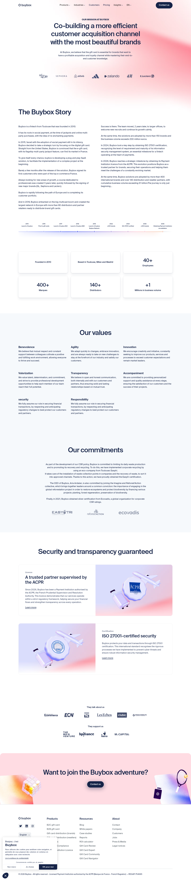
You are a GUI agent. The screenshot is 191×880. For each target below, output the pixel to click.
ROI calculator (86, 842)
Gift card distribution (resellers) (61, 838)
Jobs (114, 838)
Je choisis (30, 867)
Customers (94, 5)
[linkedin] (27, 826)
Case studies (86, 834)
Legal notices (118, 846)
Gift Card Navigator (89, 859)
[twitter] (20, 826)
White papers (86, 829)
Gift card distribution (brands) (61, 834)
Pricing (106, 5)
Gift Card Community (90, 854)
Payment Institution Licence (60, 850)
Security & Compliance (58, 846)
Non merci (11, 867)
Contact (116, 825)
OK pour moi (48, 867)
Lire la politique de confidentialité (17, 858)
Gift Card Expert (87, 850)
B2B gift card (53, 829)
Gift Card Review (88, 846)
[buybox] (25, 5)
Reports (83, 838)
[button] (5, 875)
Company (117, 829)
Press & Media (119, 842)
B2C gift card (53, 825)
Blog (82, 825)
